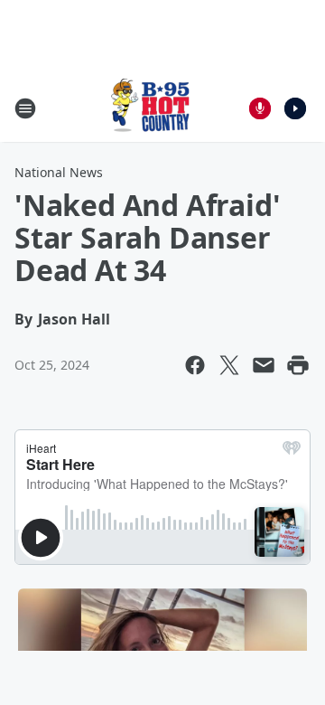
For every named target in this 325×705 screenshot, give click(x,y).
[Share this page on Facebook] (195, 365)
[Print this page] (298, 365)
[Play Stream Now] (295, 108)
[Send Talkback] (260, 108)
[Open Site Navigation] (25, 108)
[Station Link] (150, 108)
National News (58, 172)
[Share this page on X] (229, 365)
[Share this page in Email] (263, 365)
